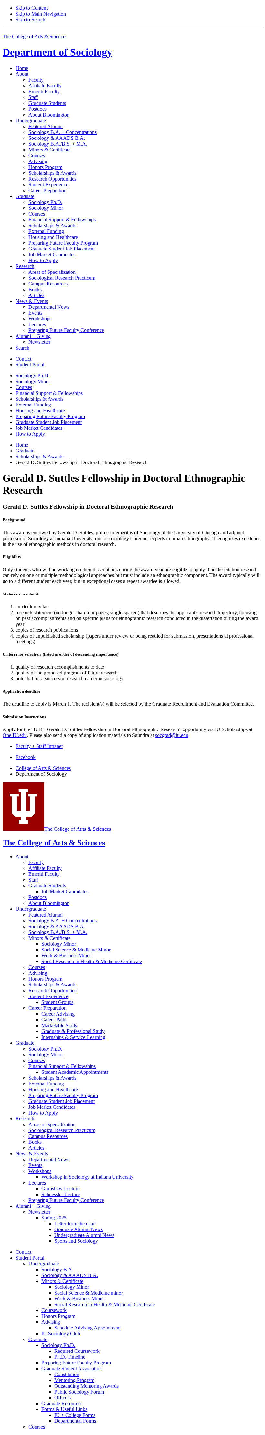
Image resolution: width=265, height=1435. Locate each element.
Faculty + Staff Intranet (39, 746)
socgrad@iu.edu (171, 735)
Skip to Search (30, 19)
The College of (77, 829)
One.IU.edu (15, 735)
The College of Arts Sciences (35, 36)
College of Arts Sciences (43, 768)
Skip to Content (32, 8)
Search (22, 347)
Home (22, 68)
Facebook (26, 757)
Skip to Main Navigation (41, 14)
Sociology (57, 52)
